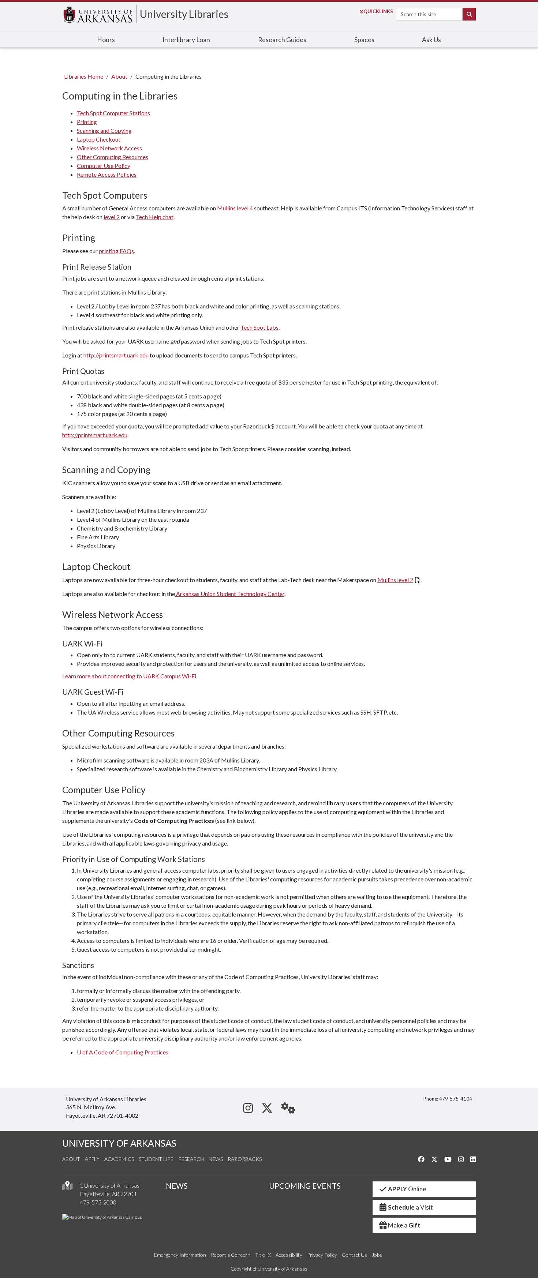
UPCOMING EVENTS (305, 1185)
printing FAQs (116, 250)
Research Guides (282, 40)
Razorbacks (245, 1159)
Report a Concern (230, 1255)
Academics (119, 1159)
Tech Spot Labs (259, 327)
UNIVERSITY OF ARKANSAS (119, 1143)
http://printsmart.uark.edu (116, 355)
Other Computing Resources (112, 156)
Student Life (156, 1159)
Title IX (263, 1255)
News (216, 1159)
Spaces (364, 40)
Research (191, 1159)
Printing (87, 121)
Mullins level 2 (395, 579)
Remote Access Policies (107, 174)
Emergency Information (180, 1255)
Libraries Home (83, 76)
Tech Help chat (154, 216)
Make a (404, 1225)
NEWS (177, 1185)
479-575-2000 (98, 1202)
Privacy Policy (322, 1255)
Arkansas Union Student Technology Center (229, 593)
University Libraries (184, 14)
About (119, 76)
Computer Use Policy (103, 165)
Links (378, 11)
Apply (92, 1159)
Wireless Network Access (109, 148)
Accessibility (289, 1255)
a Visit (410, 1207)
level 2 (112, 216)
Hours (106, 40)
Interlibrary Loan (186, 40)
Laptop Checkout (98, 139)
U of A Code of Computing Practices (122, 1052)
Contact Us (354, 1255)
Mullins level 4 (235, 208)
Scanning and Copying (104, 130)
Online (407, 1189)
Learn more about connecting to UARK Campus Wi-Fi (129, 675)
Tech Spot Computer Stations (113, 112)
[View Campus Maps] (67, 1187)
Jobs (377, 1255)
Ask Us (431, 40)
